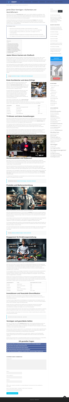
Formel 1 (55, 115)
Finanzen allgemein (53, 85)
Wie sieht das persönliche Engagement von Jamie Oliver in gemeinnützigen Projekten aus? (25, 351)
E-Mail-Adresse (9, 375)
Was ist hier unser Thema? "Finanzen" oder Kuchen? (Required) (19, 388)
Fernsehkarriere (52, 114)
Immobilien (52, 90)
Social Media (52, 140)
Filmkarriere (52, 115)
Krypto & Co (52, 93)
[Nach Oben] (65, 397)
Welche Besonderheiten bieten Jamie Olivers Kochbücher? (18, 349)
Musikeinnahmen (52, 130)
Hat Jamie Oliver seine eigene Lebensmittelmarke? (17, 345)
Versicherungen (53, 103)
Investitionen (54, 125)
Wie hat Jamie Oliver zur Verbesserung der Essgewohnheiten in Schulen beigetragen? (24, 343)
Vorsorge (51, 104)
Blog (10, 5)
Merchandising (52, 128)
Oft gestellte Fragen (11, 52)
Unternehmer (57, 141)
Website (8, 379)
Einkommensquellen (55, 111)
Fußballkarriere (53, 116)
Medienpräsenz (57, 127)
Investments (60, 125)
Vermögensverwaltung (56, 155)
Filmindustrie (57, 114)
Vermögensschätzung (55, 153)
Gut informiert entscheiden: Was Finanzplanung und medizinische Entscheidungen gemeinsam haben (56, 28)
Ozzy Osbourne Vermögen (54, 46)
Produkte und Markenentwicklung (13, 48)
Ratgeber (51, 100)
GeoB (58, 116)
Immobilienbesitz (54, 121)
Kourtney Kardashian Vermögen (55, 53)
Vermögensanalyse (53, 146)
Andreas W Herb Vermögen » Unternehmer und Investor (26, 180)
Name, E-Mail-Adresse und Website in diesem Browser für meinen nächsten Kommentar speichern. (24, 386)
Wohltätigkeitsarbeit (55, 156)
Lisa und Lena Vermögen (54, 34)
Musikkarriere (54, 132)
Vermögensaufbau (55, 148)
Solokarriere (56, 140)
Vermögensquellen (53, 151)
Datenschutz (37, 399)
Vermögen (53, 144)
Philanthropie (54, 137)
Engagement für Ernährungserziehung (13, 49)
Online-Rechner (53, 96)
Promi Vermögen (53, 98)
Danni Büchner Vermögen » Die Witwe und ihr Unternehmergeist (22, 76)
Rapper (59, 137)
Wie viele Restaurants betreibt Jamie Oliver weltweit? (17, 347)
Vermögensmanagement (58, 150)
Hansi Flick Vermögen (54, 40)
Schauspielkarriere (57, 138)
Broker (52, 87)
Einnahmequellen (56, 112)
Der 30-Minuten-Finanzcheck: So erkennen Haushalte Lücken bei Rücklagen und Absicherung (55, 50)
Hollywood (59, 120)
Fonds (51, 88)
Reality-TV (52, 138)
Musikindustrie (58, 130)
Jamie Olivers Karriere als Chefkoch (13, 43)
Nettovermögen (53, 135)
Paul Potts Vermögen (53, 36)
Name (7, 371)
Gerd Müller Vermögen (54, 31)
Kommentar (9, 358)
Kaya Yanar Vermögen (54, 38)
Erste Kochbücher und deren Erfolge (13, 44)
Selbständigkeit (53, 101)
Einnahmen (52, 112)
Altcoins (52, 95)
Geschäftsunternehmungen (53, 120)
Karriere (51, 127)
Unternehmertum (52, 142)
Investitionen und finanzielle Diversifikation (14, 50)
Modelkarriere (56, 128)
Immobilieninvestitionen (56, 123)
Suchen (51, 9)
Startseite (7, 5)
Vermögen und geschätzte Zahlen (13, 51)
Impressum (32, 399)
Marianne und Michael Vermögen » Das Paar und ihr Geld (21, 232)
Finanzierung (53, 92)
